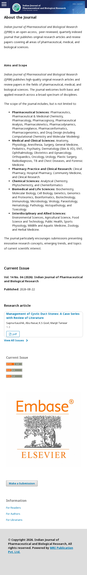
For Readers (13, 507)
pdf (14, 334)
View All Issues (14, 340)
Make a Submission (22, 483)
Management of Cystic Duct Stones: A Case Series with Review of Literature (43, 316)
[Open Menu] (4, 4)
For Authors (13, 514)
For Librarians (14, 520)
